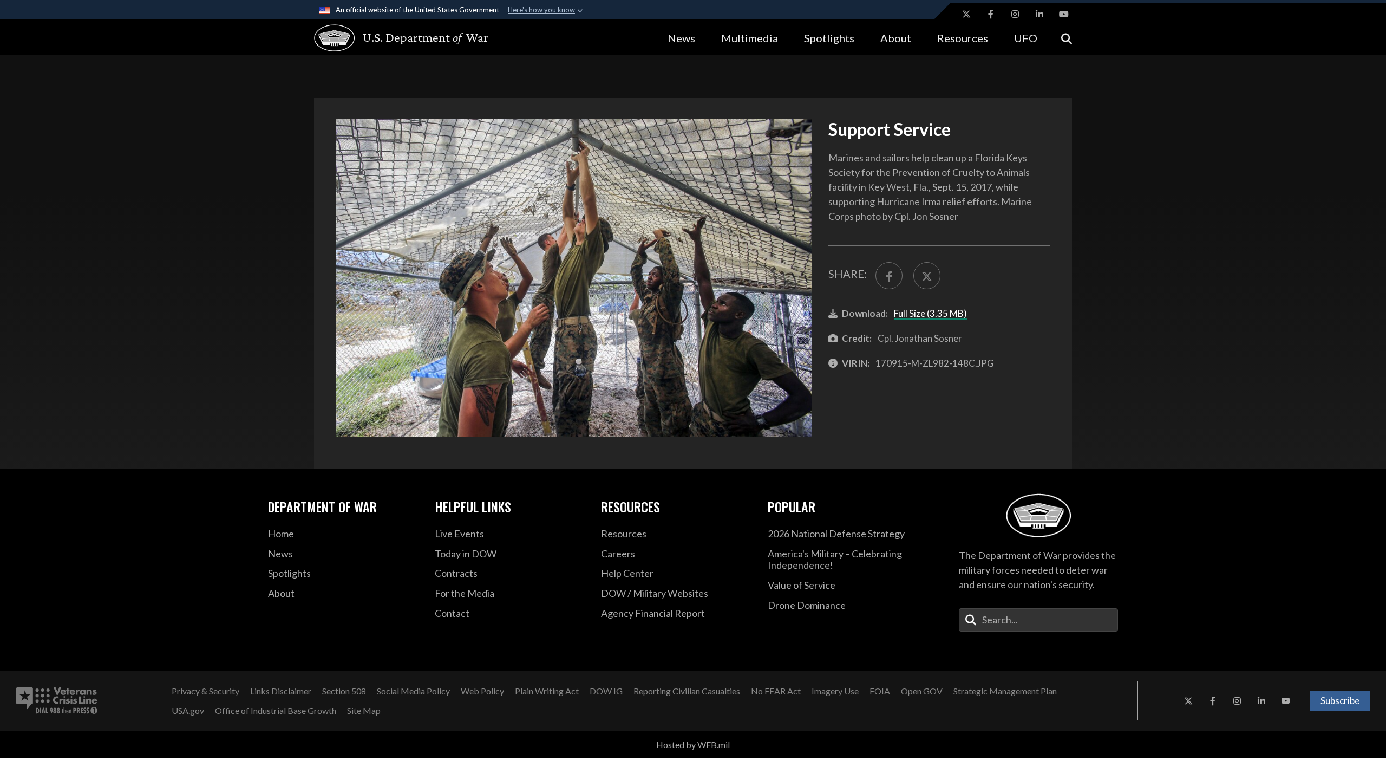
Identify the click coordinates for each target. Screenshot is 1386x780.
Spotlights (829, 37)
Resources (962, 37)
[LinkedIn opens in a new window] (1039, 14)
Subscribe (1339, 700)
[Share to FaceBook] (889, 275)
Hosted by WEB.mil (693, 744)
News (681, 37)
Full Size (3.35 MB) (930, 313)
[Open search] (1066, 37)
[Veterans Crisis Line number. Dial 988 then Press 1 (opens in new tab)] (56, 700)
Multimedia (749, 37)
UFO (1025, 37)
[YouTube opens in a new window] (1064, 14)
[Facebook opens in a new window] (991, 14)
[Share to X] (926, 275)
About (895, 37)
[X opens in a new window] (966, 14)
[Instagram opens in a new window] (1015, 14)
